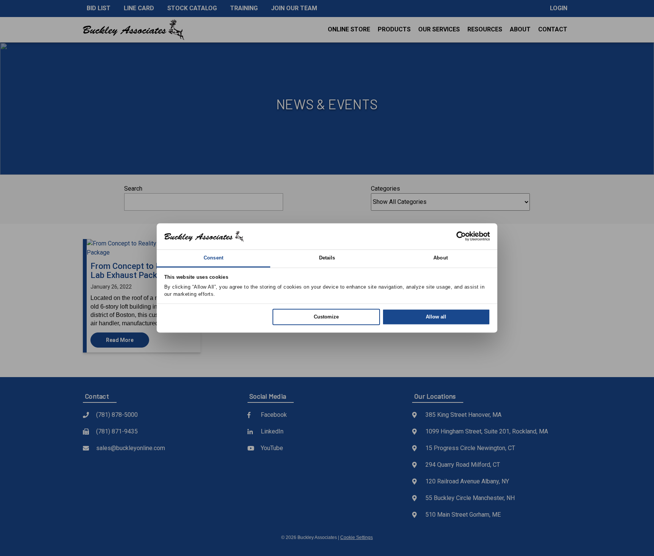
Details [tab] (327, 258)
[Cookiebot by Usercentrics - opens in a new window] (457, 236)
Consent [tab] (213, 258)
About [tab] (440, 258)
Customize (326, 317)
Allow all (436, 317)
